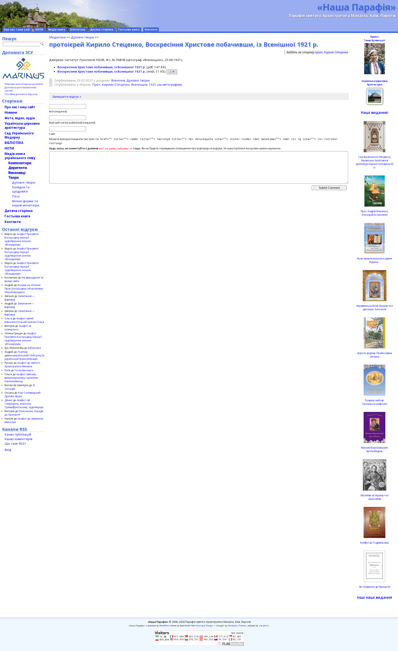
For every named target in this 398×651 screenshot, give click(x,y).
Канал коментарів (18, 439)
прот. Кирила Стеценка (331, 52)
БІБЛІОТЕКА (14, 143)
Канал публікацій (18, 434)
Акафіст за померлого (18, 327)
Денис (8, 400)
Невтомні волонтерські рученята (24, 83)
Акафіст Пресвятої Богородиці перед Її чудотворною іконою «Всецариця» (22, 239)
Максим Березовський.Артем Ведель (374, 449)
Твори (13, 177)
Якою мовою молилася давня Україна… (374, 260)
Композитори (19, 163)
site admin (264, 625)
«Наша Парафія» (356, 6)
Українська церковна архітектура (22, 125)
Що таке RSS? (15, 443)
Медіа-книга (56, 29)
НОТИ (39, 29)
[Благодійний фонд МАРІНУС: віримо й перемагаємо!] (23, 68)
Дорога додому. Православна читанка (374, 354)
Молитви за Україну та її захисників (374, 497)
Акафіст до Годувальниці (374, 542)
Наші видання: (374, 112)
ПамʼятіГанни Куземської (374, 38)
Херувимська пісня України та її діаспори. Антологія (374, 307)
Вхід (8, 450)
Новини (11, 112)
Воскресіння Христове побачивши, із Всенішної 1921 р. (101, 67)
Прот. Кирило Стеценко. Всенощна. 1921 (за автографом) (137, 84)
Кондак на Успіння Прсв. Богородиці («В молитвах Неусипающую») (24, 288)
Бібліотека (77, 29)
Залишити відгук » (66, 96)
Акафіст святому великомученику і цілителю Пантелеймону (21, 377)
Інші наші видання (374, 597)
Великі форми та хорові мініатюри (25, 203)
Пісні (16, 196)
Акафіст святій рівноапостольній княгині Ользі (24, 320)
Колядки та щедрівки (20, 189)
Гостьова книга (129, 29)
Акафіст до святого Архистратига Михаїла (22, 364)
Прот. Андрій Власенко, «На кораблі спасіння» (374, 213)
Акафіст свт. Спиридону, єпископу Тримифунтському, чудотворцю (24, 403)
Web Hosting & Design (202, 625)
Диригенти (17, 167)
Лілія (7, 370)
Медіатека (57, 37)
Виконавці (16, 172)
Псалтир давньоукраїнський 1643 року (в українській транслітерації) (24, 355)
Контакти (151, 29)
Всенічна (118, 80)
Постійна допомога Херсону (21, 94)
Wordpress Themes (237, 625)
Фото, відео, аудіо (20, 118)
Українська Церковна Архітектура (374, 82)
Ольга (8, 318)
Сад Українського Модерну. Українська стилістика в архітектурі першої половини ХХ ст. (374, 162)
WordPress (164, 625)
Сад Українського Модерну (19, 135)
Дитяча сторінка (101, 29)
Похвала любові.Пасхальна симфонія (374, 402)
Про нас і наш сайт (17, 29)
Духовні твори (82, 37)
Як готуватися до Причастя (374, 587)
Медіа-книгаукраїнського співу (20, 156)
